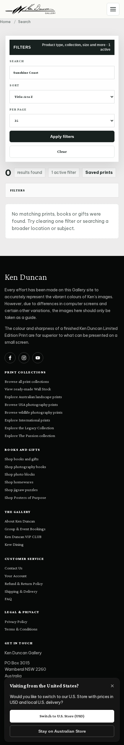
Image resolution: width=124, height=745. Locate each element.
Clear (62, 151)
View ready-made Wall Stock (28, 389)
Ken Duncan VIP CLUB (23, 536)
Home (5, 21)
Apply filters (62, 136)
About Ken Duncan (20, 521)
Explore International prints (27, 420)
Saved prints (99, 172)
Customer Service (24, 559)
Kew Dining (14, 544)
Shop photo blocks (20, 474)
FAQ (8, 598)
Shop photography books (25, 466)
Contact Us (13, 568)
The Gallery (18, 512)
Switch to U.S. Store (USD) (62, 716)
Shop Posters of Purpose (25, 497)
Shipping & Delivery (21, 591)
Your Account (16, 575)
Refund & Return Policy (24, 583)
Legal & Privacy (22, 612)
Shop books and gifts (22, 459)
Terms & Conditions (21, 629)
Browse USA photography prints (31, 404)
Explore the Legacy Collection (29, 427)
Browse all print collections (27, 381)
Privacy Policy (16, 621)
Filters (17, 190)
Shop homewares (19, 482)
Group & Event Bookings (25, 529)
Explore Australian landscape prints (33, 396)
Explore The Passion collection (30, 435)
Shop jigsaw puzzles (21, 489)
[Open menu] (113, 9)
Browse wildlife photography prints (34, 412)
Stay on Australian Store (62, 731)
